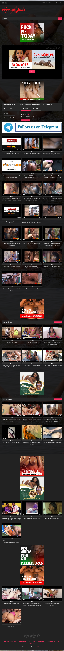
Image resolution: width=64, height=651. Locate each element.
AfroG (27, 114)
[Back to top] (59, 646)
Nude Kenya (22, 641)
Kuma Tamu (40, 641)
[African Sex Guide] (32, 10)
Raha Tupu (31, 641)
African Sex (40, 646)
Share (36, 108)
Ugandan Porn (51, 641)
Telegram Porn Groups (9, 641)
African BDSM (26, 120)
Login (54, 2)
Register (60, 2)
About (26, 108)
